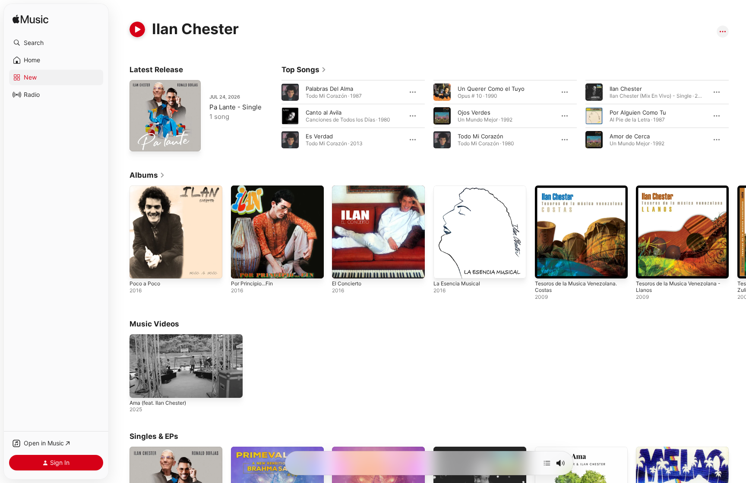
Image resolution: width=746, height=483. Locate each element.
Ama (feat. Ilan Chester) (158, 403)
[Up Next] (547, 463)
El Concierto (348, 189)
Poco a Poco (146, 189)
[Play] (137, 29)
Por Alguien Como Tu (638, 112)
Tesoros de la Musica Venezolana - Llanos (681, 192)
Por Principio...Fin (254, 189)
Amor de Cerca (630, 136)
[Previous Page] (273, 116)
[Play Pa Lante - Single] (140, 140)
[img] (30, 20)
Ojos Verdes (474, 112)
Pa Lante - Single (235, 107)
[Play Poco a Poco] (140, 267)
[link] (303, 69)
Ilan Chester (626, 88)
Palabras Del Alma (329, 88)
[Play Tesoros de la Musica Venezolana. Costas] (545, 267)
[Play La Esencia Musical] (444, 267)
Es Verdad (319, 136)
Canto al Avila (323, 112)
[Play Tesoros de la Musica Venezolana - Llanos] (646, 267)
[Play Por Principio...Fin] (241, 267)
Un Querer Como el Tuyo (491, 88)
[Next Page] (737, 116)
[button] (56, 42)
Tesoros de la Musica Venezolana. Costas (580, 192)
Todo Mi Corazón (480, 136)
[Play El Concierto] (342, 267)
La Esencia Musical (458, 189)
